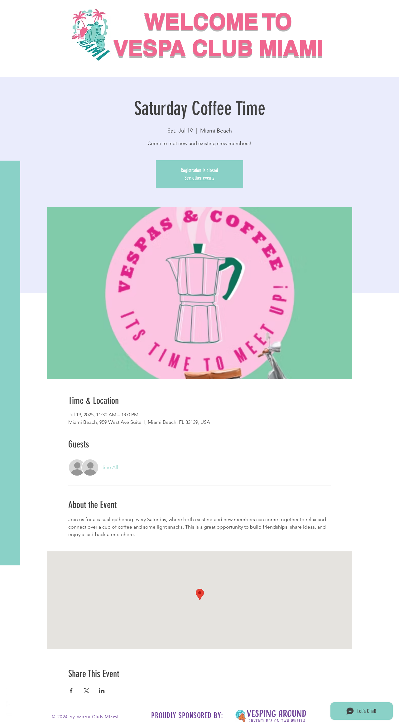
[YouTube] (9, 717)
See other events (199, 178)
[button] (10, 9)
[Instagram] (9, 692)
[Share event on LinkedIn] (102, 690)
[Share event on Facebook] (71, 690)
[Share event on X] (86, 690)
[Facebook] (9, 704)
